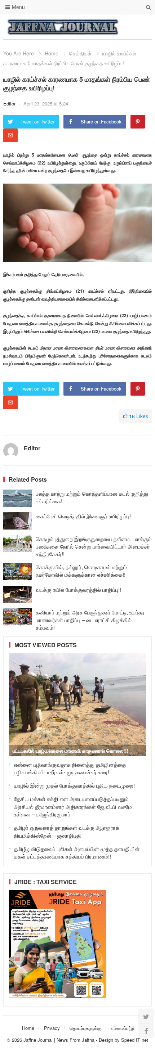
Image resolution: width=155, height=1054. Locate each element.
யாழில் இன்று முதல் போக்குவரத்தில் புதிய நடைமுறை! (74, 785)
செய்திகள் (80, 53)
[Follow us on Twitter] (146, 1016)
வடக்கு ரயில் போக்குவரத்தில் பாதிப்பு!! (78, 589)
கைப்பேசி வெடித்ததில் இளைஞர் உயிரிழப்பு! (83, 516)
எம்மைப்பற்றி (122, 1027)
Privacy (52, 1027)
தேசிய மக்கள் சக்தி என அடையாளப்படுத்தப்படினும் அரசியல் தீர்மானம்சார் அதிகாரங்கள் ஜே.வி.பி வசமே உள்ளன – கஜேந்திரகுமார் (73, 806)
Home (51, 53)
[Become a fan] (146, 1030)
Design (107, 1039)
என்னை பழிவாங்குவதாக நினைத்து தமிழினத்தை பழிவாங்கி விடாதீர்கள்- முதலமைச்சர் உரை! (70, 768)
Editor (10, 103)
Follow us (117, 27)
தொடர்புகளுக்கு (85, 1027)
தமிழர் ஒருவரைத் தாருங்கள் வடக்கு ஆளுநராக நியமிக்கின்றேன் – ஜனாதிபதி (66, 831)
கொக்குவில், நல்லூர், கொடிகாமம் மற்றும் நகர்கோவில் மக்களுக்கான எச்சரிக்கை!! (81, 570)
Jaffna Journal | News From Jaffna (58, 1039)
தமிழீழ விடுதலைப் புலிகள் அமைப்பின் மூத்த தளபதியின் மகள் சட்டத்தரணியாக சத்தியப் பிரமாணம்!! (77, 852)
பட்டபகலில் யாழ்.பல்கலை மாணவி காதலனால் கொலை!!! (71, 750)
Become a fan (141, 27)
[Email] (10, 135)
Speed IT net (134, 1039)
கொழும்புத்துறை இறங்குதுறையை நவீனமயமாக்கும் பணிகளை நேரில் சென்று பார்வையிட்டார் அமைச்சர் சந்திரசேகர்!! (94, 546)
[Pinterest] (137, 122)
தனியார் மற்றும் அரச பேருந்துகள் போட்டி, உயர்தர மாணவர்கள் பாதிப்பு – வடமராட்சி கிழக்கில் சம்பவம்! (90, 619)
